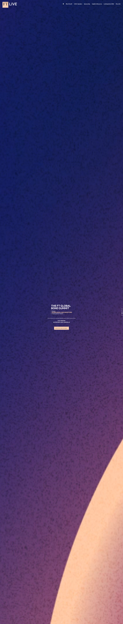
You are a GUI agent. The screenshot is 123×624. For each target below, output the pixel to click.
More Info (118, 4)
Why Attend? (69, 4)
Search (122, 315)
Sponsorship (87, 4)
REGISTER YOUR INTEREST (61, 328)
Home (63, 3)
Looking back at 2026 (109, 4)
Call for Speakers (78, 4)
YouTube (122, 313)
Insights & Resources (97, 4)
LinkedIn (122, 311)
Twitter (122, 309)
